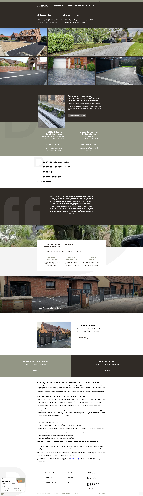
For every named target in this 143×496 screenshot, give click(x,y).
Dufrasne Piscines (55, 493)
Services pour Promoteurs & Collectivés (43, 493)
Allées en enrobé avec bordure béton (53, 167)
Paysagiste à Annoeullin (91, 477)
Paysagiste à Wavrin (90, 479)
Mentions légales (77, 493)
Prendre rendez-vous (98, 5)
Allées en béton (44, 182)
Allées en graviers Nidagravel (50, 177)
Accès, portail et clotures (50, 308)
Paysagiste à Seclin (90, 485)
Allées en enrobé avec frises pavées (53, 162)
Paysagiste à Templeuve (91, 478)
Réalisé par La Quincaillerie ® (101, 493)
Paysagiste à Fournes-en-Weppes (93, 483)
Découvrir (35, 370)
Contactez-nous (82, 337)
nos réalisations (93, 459)
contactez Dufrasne (75, 458)
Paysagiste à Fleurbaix (91, 484)
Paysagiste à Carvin (90, 482)
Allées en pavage (45, 172)
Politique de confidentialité (65, 493)
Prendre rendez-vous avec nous (77, 115)
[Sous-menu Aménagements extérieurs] (65, 5)
